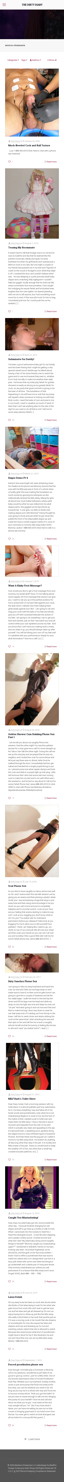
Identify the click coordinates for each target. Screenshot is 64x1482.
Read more (52, 162)
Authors (35, 60)
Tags (23, 60)
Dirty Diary (15, 141)
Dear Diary (15, 1293)
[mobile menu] (4, 4)
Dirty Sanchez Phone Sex (22, 981)
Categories (12, 60)
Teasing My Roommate (21, 247)
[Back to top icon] (57, 1475)
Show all (53, 60)
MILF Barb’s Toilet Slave (22, 1098)
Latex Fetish (15, 1296)
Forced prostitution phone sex (25, 1364)
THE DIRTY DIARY (32, 4)
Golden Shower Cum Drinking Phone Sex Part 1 (31, 736)
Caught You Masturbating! (23, 1217)
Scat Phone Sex (17, 885)
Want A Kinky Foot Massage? (25, 585)
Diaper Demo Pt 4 (18, 477)
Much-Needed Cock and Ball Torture (29, 145)
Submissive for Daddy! (21, 359)
